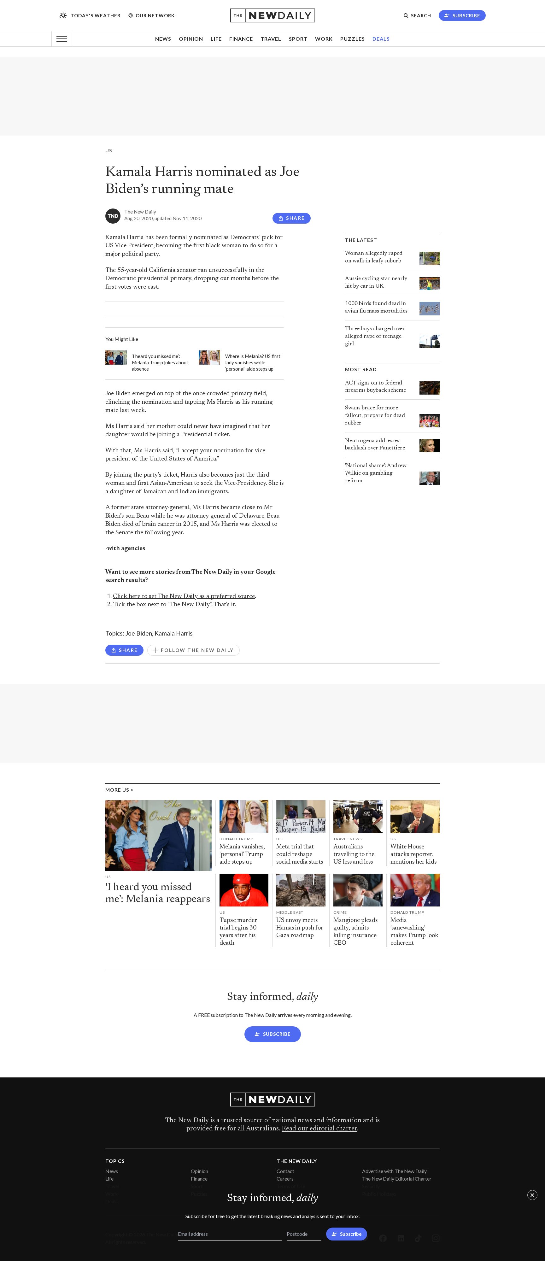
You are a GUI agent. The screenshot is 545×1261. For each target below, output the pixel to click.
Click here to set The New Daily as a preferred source (184, 597)
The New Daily (140, 211)
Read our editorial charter (319, 1128)
